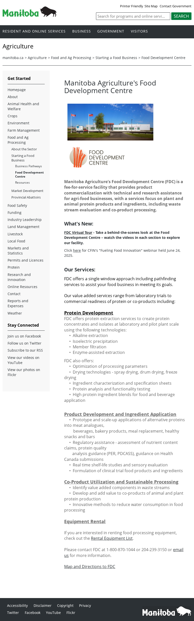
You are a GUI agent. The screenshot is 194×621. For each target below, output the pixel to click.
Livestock (15, 234)
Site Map (151, 6)
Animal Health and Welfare (23, 106)
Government (110, 31)
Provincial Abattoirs (26, 197)
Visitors (139, 31)
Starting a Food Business (116, 57)
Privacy (85, 605)
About (13, 96)
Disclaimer (43, 605)
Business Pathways (28, 166)
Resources (22, 182)
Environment (18, 123)
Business (81, 31)
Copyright (65, 605)
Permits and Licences (25, 260)
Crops (12, 116)
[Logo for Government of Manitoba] (30, 15)
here (77, 250)
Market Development (27, 190)
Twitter (13, 612)
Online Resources (22, 286)
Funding (14, 212)
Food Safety (17, 205)
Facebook (32, 612)
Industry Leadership (25, 219)
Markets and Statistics (18, 251)
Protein (14, 267)
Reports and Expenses (18, 303)
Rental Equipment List (112, 538)
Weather (15, 313)
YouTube (53, 612)
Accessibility (17, 605)
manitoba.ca (13, 57)
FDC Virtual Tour (78, 232)
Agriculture (37, 57)
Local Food (16, 241)
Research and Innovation (19, 277)
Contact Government (175, 6)
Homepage (17, 89)
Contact (14, 293)
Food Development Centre (163, 57)
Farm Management (24, 130)
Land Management (23, 226)
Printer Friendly (131, 6)
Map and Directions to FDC (89, 566)
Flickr (70, 612)
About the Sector (24, 149)
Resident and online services (34, 31)
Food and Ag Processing (71, 57)
